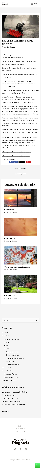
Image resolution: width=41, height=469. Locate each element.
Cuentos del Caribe (12, 352)
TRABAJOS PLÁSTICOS (9, 380)
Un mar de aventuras (12, 364)
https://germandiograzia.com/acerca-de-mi (16, 152)
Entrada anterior (20, 169)
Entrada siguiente (20, 174)
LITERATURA (6, 336)
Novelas (6, 342)
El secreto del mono (8, 395)
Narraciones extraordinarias (15, 358)
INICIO (20, 426)
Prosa (4, 47)
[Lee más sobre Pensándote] (20, 226)
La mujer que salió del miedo (11, 401)
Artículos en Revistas (10, 374)
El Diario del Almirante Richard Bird (13, 404)
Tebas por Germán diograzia (17, 266)
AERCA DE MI (20, 429)
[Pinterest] (20, 449)
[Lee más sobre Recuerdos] (20, 198)
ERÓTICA (5, 333)
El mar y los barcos (12, 355)
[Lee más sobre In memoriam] (20, 284)
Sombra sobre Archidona (10, 398)
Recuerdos (9, 209)
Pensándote (9, 238)
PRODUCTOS (6, 367)
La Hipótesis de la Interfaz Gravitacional (14, 392)
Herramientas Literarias (11, 339)
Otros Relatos (10, 361)
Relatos (6, 348)
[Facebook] (15, 449)
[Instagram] (26, 449)
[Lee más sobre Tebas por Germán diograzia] (20, 255)
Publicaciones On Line (11, 377)
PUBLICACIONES (7, 371)
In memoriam (10, 295)
